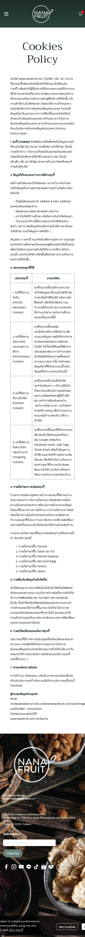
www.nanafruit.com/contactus (29, 718)
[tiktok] (36, 866)
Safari (41, 551)
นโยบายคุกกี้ (15, 930)
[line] (28, 866)
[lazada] (51, 866)
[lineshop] (58, 866)
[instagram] (14, 866)
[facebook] (6, 866)
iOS (53, 551)
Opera (41, 571)
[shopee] (43, 866)
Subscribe (13, 853)
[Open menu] (6, 14)
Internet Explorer (48, 556)
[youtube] (21, 866)
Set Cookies (67, 927)
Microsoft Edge (46, 561)
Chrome (42, 546)
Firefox (41, 566)
